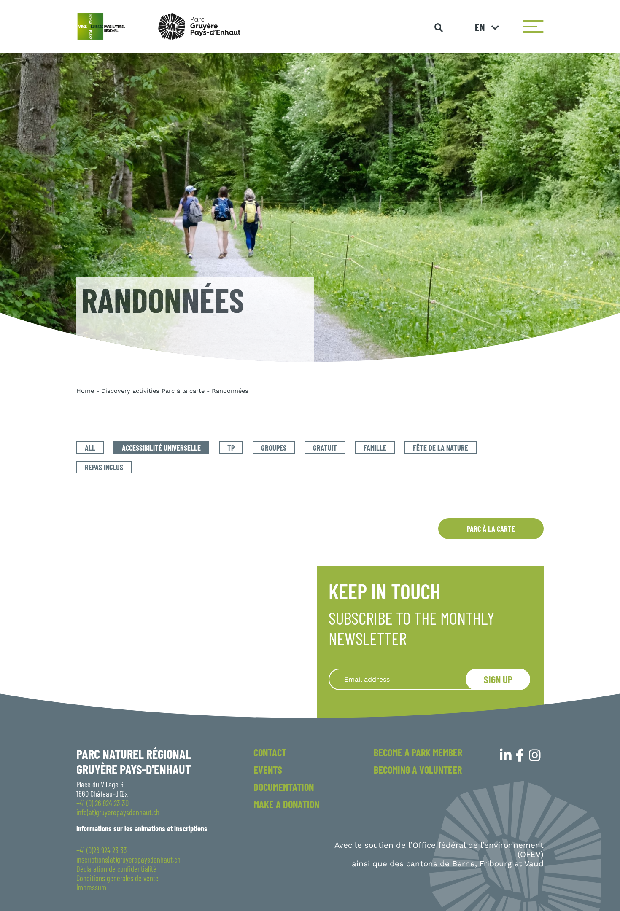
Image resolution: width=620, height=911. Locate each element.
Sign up (498, 679)
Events (267, 769)
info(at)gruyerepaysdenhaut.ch (117, 812)
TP (231, 447)
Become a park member (418, 752)
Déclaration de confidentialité (116, 868)
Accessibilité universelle (161, 447)
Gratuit (325, 447)
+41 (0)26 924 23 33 (101, 850)
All (90, 447)
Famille (375, 447)
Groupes (273, 447)
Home (85, 391)
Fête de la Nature (440, 447)
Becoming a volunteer (418, 769)
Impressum (91, 887)
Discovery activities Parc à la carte (153, 391)
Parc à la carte (491, 528)
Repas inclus (104, 467)
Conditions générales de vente (117, 878)
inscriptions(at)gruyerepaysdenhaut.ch (128, 859)
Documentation (283, 787)
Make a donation (286, 804)
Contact (269, 752)
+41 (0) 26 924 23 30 (102, 803)
